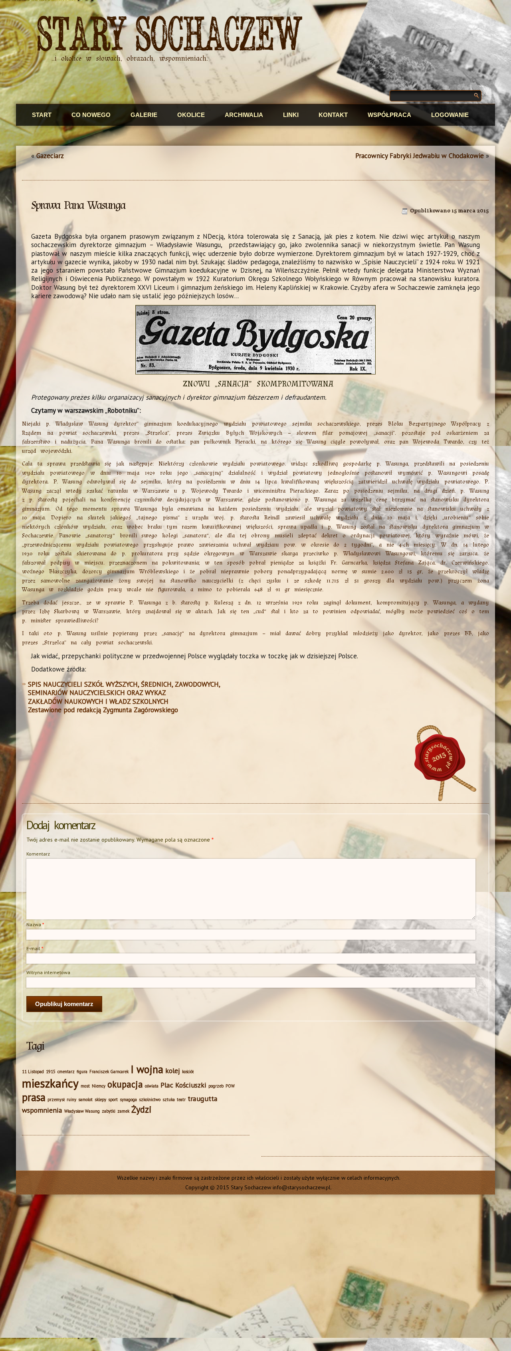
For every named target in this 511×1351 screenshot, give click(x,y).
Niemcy (98, 1086)
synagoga (128, 1099)
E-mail (34, 948)
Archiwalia (244, 114)
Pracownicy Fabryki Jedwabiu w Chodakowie (419, 155)
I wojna (147, 1069)
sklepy (100, 1099)
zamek (123, 1111)
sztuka (168, 1099)
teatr (181, 1099)
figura (82, 1071)
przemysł (56, 1099)
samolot (85, 1099)
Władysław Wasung (82, 1111)
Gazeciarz (50, 155)
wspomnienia (42, 1110)
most (85, 1086)
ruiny (71, 1099)
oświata (151, 1086)
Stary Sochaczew (170, 35)
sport (113, 1099)
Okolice (191, 114)
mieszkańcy (50, 1083)
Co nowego (91, 114)
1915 (50, 1071)
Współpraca (389, 114)
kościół (188, 1071)
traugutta (203, 1098)
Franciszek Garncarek (109, 1071)
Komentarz (38, 854)
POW (230, 1086)
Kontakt (333, 114)
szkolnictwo (149, 1099)
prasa (34, 1097)
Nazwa (35, 924)
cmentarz (66, 1071)
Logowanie (450, 114)
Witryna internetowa (48, 972)
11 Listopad (33, 1071)
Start (41, 114)
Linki (291, 114)
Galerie (144, 114)
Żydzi (141, 1109)
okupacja (125, 1084)
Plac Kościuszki (183, 1085)
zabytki (108, 1111)
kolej (172, 1070)
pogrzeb (216, 1086)
